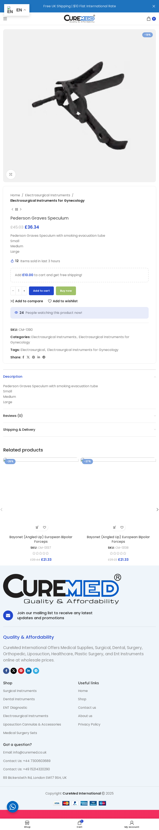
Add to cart (41, 291)
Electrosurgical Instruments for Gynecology (47, 200)
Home (15, 195)
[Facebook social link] (23, 357)
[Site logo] (79, 18)
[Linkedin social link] (38, 357)
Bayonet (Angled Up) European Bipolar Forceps (40, 539)
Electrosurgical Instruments (47, 195)
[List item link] (37, 691)
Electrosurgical (32, 349)
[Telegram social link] (44, 357)
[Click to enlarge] (11, 174)
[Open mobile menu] (5, 19)
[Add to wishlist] (44, 527)
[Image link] (62, 588)
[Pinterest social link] (33, 357)
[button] (37, 527)
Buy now (66, 291)
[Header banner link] (73, 6)
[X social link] (28, 357)
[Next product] (21, 209)
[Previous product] (12, 209)
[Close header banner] (154, 6)
